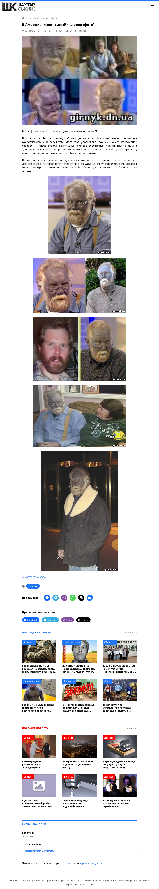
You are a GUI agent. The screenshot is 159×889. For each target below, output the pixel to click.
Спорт (107, 680)
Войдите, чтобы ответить (39, 850)
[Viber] (64, 598)
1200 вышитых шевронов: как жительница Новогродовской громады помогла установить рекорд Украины (119, 668)
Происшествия (72, 642)
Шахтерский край (34, 577)
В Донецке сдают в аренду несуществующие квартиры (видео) (119, 764)
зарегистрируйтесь (92, 863)
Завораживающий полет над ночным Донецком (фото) (77, 764)
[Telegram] (55, 598)
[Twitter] (81, 598)
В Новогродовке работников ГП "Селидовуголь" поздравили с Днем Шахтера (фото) (34, 764)
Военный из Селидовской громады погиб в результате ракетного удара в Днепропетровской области (38, 707)
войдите (67, 863)
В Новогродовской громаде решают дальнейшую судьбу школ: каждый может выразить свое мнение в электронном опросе (79, 707)
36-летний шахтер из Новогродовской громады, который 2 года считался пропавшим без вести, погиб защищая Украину (78, 668)
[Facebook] (47, 598)
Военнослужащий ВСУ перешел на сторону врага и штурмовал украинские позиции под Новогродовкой (38, 668)
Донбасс (33, 586)
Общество (109, 642)
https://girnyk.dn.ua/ (138, 880)
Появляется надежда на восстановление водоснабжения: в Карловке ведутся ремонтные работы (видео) (79, 803)
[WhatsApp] (73, 598)
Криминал (29, 642)
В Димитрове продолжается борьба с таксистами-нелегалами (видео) (37, 803)
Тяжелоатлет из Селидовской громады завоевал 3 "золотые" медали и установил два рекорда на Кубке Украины (119, 707)
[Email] (90, 598)
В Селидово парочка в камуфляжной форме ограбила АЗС (116, 803)
